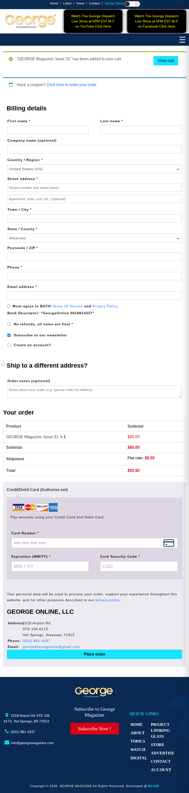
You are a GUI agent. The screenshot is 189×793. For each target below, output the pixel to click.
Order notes (28, 381)
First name (18, 121)
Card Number (25, 533)
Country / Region (25, 160)
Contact (94, 3)
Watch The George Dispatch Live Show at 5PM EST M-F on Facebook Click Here (157, 21)
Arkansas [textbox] (17, 238)
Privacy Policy (105, 306)
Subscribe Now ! (94, 728)
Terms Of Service (67, 306)
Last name (111, 121)
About (137, 733)
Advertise (162, 753)
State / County (22, 229)
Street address (22, 179)
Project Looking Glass (160, 730)
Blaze (153, 786)
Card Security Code (120, 556)
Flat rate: (141, 458)
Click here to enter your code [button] (71, 85)
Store (157, 745)
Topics (137, 741)
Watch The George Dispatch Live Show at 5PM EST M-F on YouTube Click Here (93, 21)
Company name (32, 140)
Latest (67, 3)
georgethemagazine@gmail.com (51, 647)
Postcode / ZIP (22, 248)
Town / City (19, 209)
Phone (14, 267)
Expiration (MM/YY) (30, 556)
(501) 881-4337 (36, 641)
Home (54, 3)
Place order (94, 654)
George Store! (114, 3)
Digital (138, 758)
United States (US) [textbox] (26, 169)
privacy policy (107, 600)
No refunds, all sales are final (43, 324)
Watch (137, 750)
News (80, 3)
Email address (22, 287)
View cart (166, 61)
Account (161, 770)
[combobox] (94, 169)
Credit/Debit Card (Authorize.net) (37, 490)
